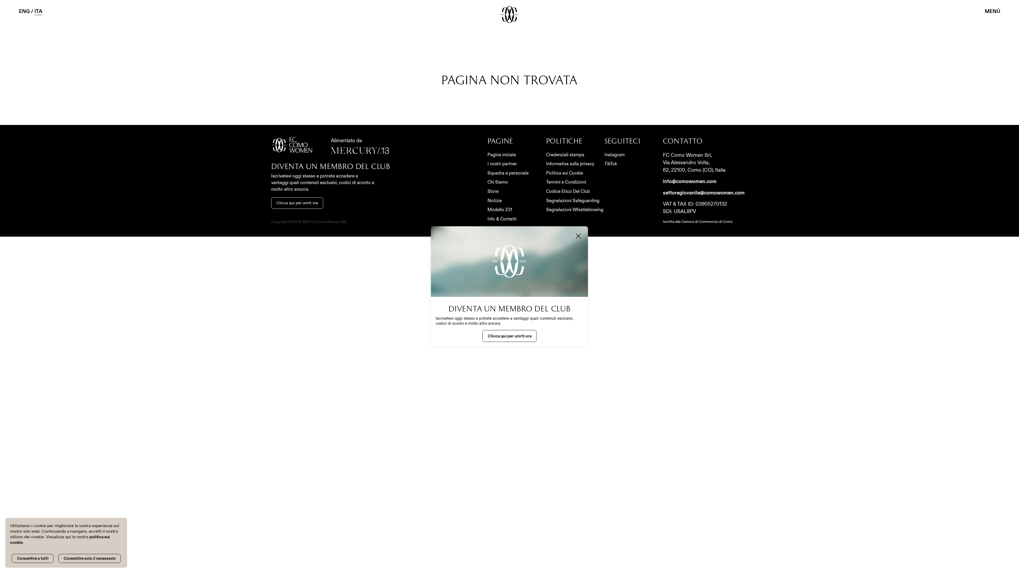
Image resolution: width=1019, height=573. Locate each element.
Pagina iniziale (501, 155)
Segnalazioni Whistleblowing (574, 209)
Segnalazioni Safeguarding (572, 200)
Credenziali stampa (565, 155)
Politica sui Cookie (564, 173)
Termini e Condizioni (566, 182)
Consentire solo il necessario (90, 558)
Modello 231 (499, 209)
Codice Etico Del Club (568, 191)
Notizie (494, 200)
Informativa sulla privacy (570, 164)
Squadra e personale (508, 173)
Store (493, 191)
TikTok (611, 164)
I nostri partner (502, 164)
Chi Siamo (497, 182)
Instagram (615, 155)
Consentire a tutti (33, 558)
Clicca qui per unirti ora (297, 202)
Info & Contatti (502, 219)
